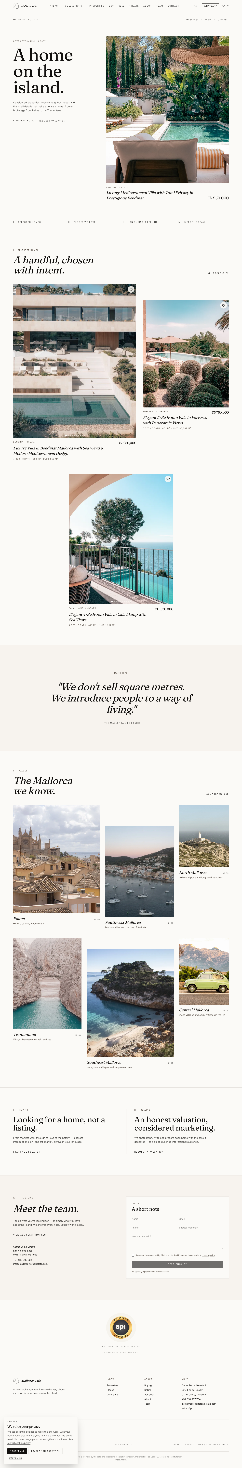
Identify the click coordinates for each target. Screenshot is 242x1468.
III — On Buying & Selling (140, 222)
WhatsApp (210, 6)
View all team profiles (29, 1235)
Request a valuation (149, 1152)
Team (159, 6)
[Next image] (131, 361)
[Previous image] (17, 361)
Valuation (149, 1394)
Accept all (17, 1451)
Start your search (26, 1152)
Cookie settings (218, 1444)
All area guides (217, 794)
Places (110, 1389)
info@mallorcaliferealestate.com (199, 1403)
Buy (111, 6)
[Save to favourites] (131, 289)
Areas (54, 6)
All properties (218, 273)
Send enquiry (177, 1264)
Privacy (178, 1444)
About (147, 6)
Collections (73, 6)
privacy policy (208, 1255)
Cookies (200, 1444)
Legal (189, 1444)
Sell (121, 6)
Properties (96, 6)
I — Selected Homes (27, 222)
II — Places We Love (82, 222)
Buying (148, 1385)
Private (134, 6)
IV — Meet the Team (191, 222)
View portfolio (24, 120)
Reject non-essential (45, 1451)
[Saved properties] (196, 6)
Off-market (113, 1394)
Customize (15, 1458)
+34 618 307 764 (191, 1399)
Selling (147, 1389)
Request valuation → (54, 121)
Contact (173, 6)
